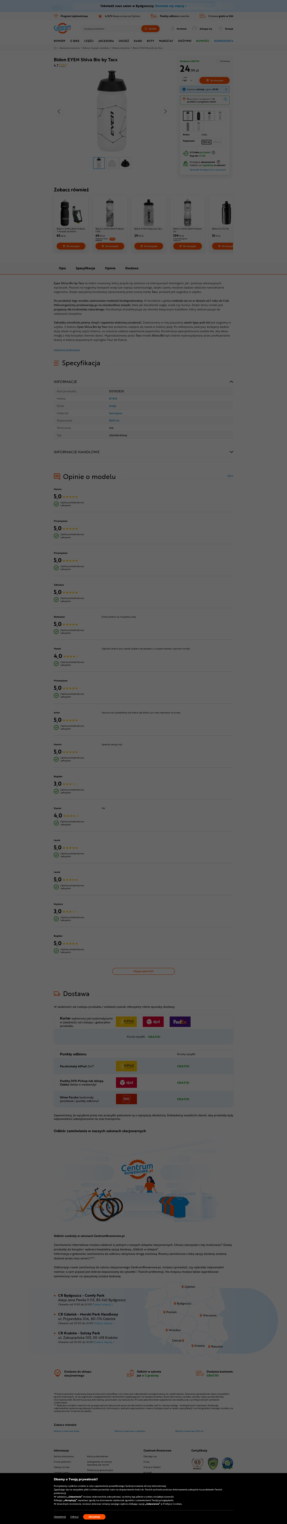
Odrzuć (74, 1516)
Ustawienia (60, 1516)
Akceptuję (94, 1516)
